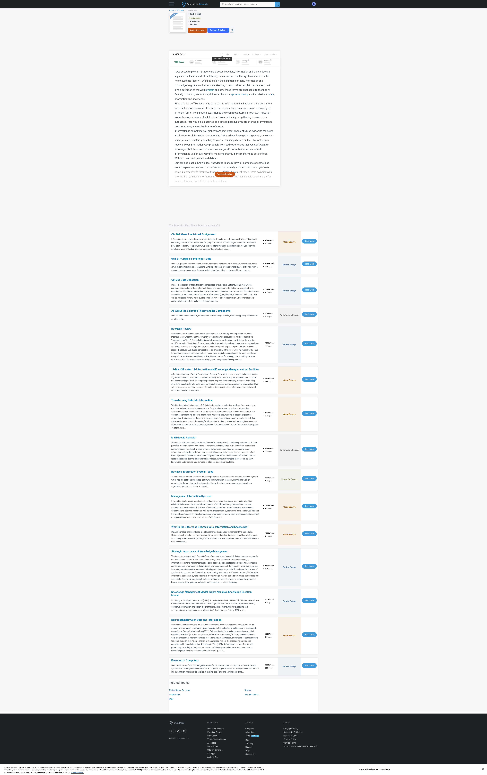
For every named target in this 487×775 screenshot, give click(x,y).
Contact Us (250, 754)
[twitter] (178, 733)
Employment (174, 694)
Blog (247, 740)
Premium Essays (214, 732)
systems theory (239, 94)
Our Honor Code (290, 736)
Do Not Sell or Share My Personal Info (374, 769)
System (248, 690)
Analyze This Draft (218, 30)
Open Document (197, 30)
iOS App (211, 753)
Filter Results (269, 54)
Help (247, 750)
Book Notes (212, 746)
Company (249, 728)
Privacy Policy (289, 739)
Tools (244, 54)
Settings (255, 54)
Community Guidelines (293, 732)
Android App (212, 757)
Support (248, 747)
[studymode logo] (199, 4)
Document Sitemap (215, 728)
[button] (171, 5)
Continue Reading (224, 174)
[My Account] (315, 4)
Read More (309, 241)
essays (180, 10)
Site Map (249, 743)
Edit (236, 54)
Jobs (247, 736)
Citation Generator (215, 750)
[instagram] (184, 733)
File (227, 54)
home (171, 10)
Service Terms (289, 743)
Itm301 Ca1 (194, 14)
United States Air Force (179, 690)
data (271, 94)
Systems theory (252, 694)
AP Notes (211, 743)
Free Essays (213, 736)
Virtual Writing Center (216, 739)
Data (171, 699)
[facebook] (172, 733)
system (210, 89)
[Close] (483, 769)
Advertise (249, 732)
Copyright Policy (290, 728)
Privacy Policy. (77, 772)
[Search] (277, 4)
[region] (243, 769)
